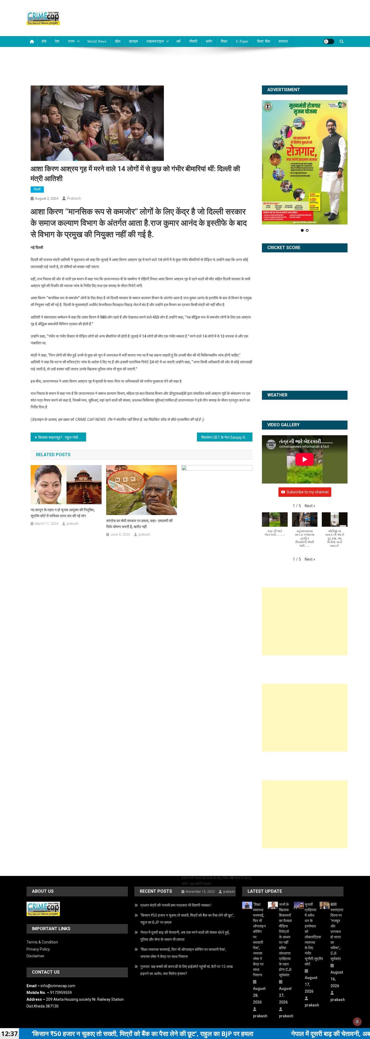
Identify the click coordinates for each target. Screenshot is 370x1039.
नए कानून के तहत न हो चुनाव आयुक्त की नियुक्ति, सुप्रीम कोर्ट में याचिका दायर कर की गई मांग (63, 513)
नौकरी (193, 41)
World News (96, 41)
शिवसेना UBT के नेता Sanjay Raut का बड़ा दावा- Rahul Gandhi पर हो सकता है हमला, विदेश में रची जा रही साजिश (226, 437)
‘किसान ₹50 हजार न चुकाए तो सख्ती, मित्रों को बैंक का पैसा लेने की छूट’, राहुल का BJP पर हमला (187, 918)
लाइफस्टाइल (155, 41)
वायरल (283, 41)
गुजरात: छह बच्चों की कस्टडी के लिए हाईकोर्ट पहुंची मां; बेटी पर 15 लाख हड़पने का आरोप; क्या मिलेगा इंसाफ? (186, 970)
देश (57, 41)
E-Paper (242, 41)
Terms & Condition (42, 942)
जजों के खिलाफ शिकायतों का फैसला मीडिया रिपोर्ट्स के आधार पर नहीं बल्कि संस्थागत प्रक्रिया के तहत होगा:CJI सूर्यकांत (285, 939)
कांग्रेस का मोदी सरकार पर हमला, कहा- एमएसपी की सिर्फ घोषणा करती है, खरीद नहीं (139, 524)
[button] (310, 506)
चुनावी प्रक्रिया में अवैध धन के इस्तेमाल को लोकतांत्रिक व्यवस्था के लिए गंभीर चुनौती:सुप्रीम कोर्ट (311, 934)
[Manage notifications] (357, 1021)
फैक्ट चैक (263, 41)
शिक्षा (224, 41)
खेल (117, 41)
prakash (74, 198)
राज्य (71, 41)
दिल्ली (37, 189)
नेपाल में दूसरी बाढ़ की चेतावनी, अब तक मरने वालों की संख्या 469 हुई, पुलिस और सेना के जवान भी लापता (185, 936)
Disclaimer (35, 956)
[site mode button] (328, 41)
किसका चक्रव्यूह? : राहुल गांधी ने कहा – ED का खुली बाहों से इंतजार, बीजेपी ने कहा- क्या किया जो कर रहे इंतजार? (62, 437)
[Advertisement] (305, 621)
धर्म (178, 41)
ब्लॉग (209, 41)
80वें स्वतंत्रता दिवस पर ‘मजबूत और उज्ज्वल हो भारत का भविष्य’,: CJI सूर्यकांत (336, 931)
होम (44, 41)
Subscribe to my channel (308, 492)
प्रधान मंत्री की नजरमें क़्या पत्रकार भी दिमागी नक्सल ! (175, 905)
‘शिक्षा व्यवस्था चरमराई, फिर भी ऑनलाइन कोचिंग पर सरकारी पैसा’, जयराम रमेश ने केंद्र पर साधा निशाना (183, 953)
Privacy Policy (38, 949)
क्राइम (133, 41)
